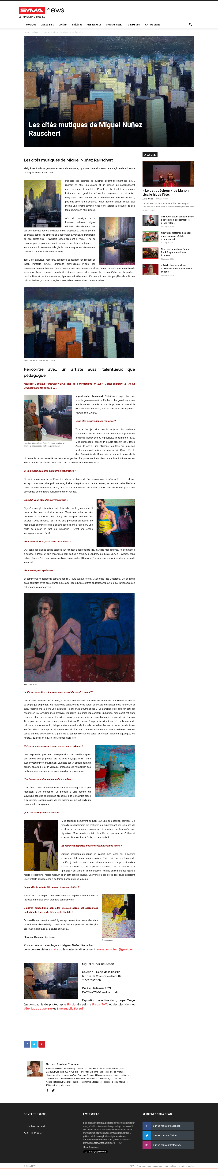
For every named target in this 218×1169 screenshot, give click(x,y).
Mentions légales (186, 1166)
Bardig (71, 1004)
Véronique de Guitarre (38, 1008)
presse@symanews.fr (35, 1126)
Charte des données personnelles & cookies (156, 1166)
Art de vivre (152, 24)
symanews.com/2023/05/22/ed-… (113, 1139)
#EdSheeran (89, 1139)
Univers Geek (114, 24)
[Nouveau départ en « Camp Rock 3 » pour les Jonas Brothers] (150, 253)
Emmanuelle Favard (70, 1008)
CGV (132, 1166)
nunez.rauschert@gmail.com (115, 949)
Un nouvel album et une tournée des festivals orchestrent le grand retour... (177, 219)
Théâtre (77, 24)
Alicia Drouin (148, 199)
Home (26, 32)
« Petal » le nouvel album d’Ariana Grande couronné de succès (176, 268)
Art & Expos (94, 24)
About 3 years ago (91, 1147)
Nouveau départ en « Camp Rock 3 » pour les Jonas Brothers (175, 252)
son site (54, 949)
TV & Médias (133, 24)
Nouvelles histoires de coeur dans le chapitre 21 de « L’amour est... (176, 236)
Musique (31, 24)
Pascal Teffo (100, 1004)
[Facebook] (48, 1091)
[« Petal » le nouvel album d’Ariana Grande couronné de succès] (150, 269)
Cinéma (63, 24)
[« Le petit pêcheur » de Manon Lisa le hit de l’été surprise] (168, 174)
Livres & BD (47, 24)
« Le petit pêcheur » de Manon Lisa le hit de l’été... (166, 192)
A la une (36, 32)
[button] (190, 24)
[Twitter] (54, 1091)
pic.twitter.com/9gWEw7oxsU (98, 1142)
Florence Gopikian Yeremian (62, 1064)
